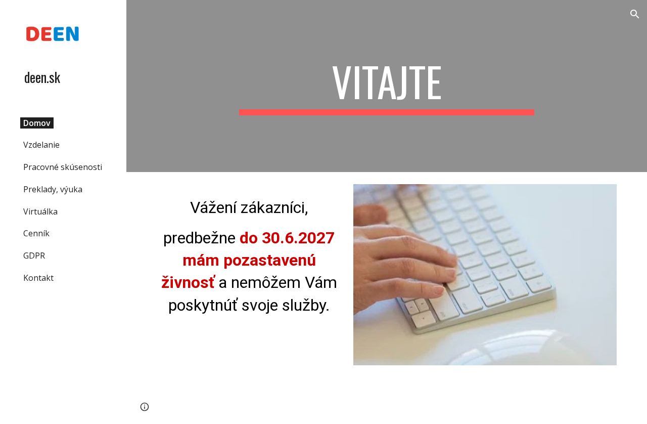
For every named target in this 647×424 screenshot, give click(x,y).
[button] (635, 14)
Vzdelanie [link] (41, 144)
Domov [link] (37, 123)
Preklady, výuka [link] (52, 189)
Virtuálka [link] (40, 211)
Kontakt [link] (38, 277)
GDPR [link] (34, 255)
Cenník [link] (36, 233)
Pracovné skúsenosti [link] (62, 167)
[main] (386, 86)
